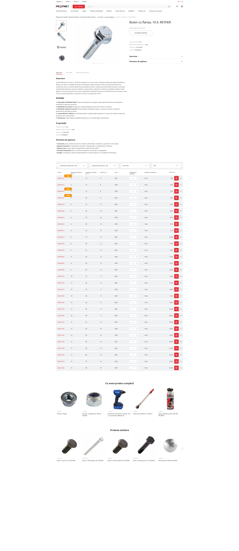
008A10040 (61, 302)
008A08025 (61, 250)
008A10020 (61, 283)
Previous (72, 43)
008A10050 (61, 309)
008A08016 (61, 237)
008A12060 (61, 355)
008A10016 (61, 276)
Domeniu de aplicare (138, 61)
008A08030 (61, 257)
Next (123, 43)
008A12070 (61, 361)
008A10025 (61, 289)
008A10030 (61, 296)
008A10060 (61, 315)
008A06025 (61, 217)
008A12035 (61, 335)
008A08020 (61, 243)
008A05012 (61, 185)
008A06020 (61, 211)
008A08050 (61, 270)
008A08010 (61, 230)
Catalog (80, 6)
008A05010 (61, 178)
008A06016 (61, 204)
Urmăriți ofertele (141, 33)
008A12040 (61, 342)
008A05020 (61, 198)
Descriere (133, 56)
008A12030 (61, 328)
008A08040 (61, 263)
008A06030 (61, 224)
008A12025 (61, 322)
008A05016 (61, 191)
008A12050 (61, 348)
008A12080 (61, 368)
